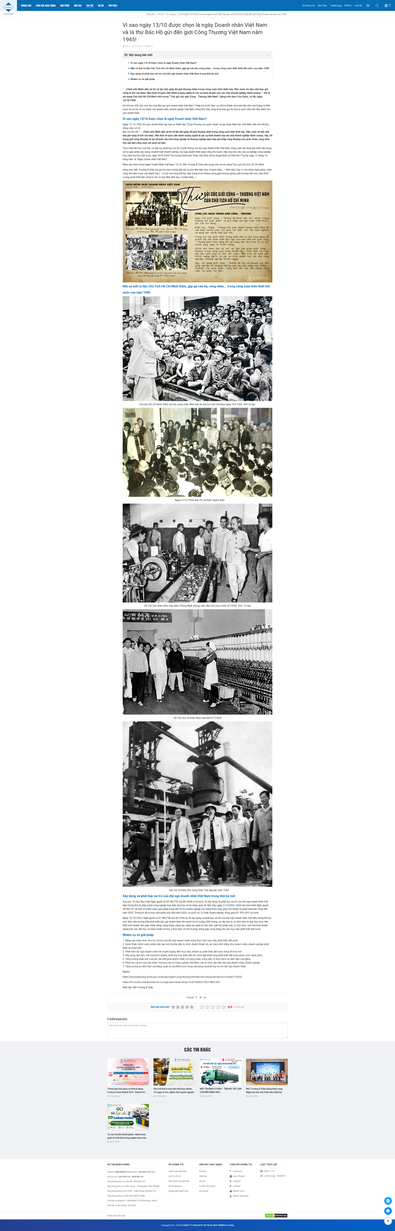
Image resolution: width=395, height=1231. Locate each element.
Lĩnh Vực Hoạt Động (46, 5)
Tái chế (202, 1181)
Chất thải (203, 1176)
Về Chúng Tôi (308, 5)
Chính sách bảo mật (116, 1215)
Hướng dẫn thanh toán (178, 1191)
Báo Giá (77, 5)
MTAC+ (348, 5)
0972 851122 (137, 1176)
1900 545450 (120, 1172)
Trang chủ (26, 5)
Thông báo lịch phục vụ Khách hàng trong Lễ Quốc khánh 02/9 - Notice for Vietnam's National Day (126, 1092)
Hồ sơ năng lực (175, 1186)
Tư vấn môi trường (207, 1186)
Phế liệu (202, 1171)
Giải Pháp (64, 5)
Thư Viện (112, 5)
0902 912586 (139, 1196)
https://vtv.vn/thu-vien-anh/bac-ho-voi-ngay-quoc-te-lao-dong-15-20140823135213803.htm (171, 982)
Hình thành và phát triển (178, 1181)
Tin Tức (89, 5)
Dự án (101, 5)
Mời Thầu (322, 5)
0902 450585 (153, 1186)
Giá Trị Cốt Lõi (174, 1176)
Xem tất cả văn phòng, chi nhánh (121, 1205)
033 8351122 (139, 1181)
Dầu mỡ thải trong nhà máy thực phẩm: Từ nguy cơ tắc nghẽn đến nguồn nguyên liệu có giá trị (174, 1092)
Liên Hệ (358, 5)
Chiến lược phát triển (177, 1171)
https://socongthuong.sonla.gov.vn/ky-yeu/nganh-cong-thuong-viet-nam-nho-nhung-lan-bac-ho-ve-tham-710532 (182, 976)
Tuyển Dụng (335, 5)
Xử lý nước (203, 1191)
